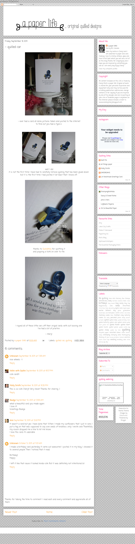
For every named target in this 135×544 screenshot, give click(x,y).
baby (110, 301)
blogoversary (103, 306)
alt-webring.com (111, 400)
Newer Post (11, 512)
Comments (105, 370)
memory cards (104, 315)
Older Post (87, 512)
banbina (120, 301)
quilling (69, 340)
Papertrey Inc (103, 234)
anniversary (103, 301)
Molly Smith (15, 385)
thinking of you (104, 337)
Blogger (123, 420)
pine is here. (105, 200)
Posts (103, 366)
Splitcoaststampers (106, 241)
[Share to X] (79, 340)
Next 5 (118, 398)
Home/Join (112, 397)
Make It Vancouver (105, 230)
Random (113, 398)
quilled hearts (103, 327)
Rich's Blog (102, 238)
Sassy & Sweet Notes (108, 196)
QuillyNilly (47, 248)
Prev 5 (104, 398)
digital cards (119, 308)
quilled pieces (113, 327)
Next (119, 397)
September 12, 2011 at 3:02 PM (27, 420)
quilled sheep (104, 330)
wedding (113, 339)
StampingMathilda (108, 191)
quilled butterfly (104, 322)
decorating (112, 308)
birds (128, 301)
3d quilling (103, 298)
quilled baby (113, 320)
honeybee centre (113, 313)
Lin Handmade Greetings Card (111, 177)
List (109, 398)
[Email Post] (43, 340)
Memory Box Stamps (123, 298)
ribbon (119, 332)
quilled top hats (115, 330)
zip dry (105, 342)
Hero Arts (112, 298)
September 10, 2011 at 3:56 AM (29, 400)
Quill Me (104, 160)
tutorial (121, 337)
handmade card (103, 313)
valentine (127, 337)
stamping (106, 335)
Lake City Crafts (105, 226)
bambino (114, 301)
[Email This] (75, 340)
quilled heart (125, 325)
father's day (111, 310)
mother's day (119, 315)
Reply (12, 363)
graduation (126, 310)
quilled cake (113, 322)
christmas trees (103, 308)
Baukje (13, 400)
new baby (107, 318)
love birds (127, 313)
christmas (126, 306)
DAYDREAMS (105, 173)
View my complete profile (108, 69)
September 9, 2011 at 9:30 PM (34, 385)
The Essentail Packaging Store (109, 245)
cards (117, 305)
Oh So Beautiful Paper (109, 208)
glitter (119, 311)
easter (101, 310)
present (128, 318)
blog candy (119, 303)
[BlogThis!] (77, 340)
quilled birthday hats (124, 320)
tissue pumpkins (114, 337)
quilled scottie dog (124, 327)
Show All (127, 180)
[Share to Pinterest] (83, 340)
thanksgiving (126, 335)
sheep (100, 335)
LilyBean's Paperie (107, 204)
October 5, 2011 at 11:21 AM (30, 443)
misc (111, 315)
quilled (106, 320)
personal (113, 317)
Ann (11, 420)
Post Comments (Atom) (55, 521)
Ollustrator (123, 415)
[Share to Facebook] (81, 340)
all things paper (106, 164)
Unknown (14, 356)
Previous (105, 397)
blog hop (127, 303)
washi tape (106, 340)
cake (111, 306)
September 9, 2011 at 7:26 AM (32, 356)
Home (49, 512)
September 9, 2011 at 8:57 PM (39, 370)
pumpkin (101, 320)
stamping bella (116, 335)
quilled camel (122, 322)
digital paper (126, 308)
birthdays (103, 303)
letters (122, 313)
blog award (111, 303)
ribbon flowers (125, 333)
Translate (115, 286)
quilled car (60, 340)
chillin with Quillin (18, 370)
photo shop (121, 318)
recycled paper (104, 332)
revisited (113, 332)
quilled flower (115, 325)
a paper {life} (112, 46)
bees (124, 301)
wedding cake (121, 340)
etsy (100, 223)
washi (100, 340)
